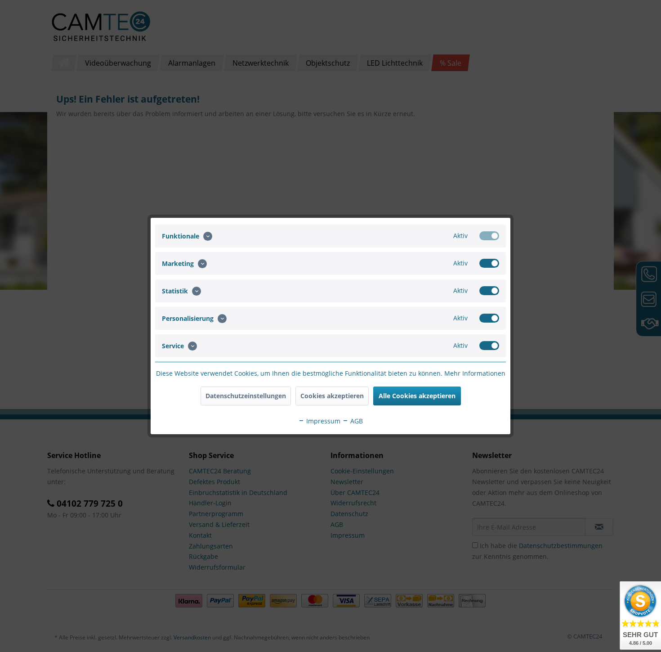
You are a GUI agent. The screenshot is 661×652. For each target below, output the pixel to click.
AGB (355, 421)
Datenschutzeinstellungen (245, 395)
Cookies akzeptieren (332, 395)
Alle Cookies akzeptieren (417, 395)
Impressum (322, 421)
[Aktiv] (489, 235)
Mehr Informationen (474, 373)
